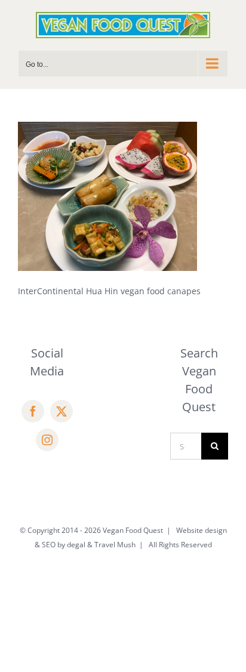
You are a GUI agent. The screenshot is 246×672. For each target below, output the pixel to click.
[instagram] (47, 440)
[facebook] (32, 411)
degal (76, 545)
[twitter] (61, 411)
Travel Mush (115, 545)
